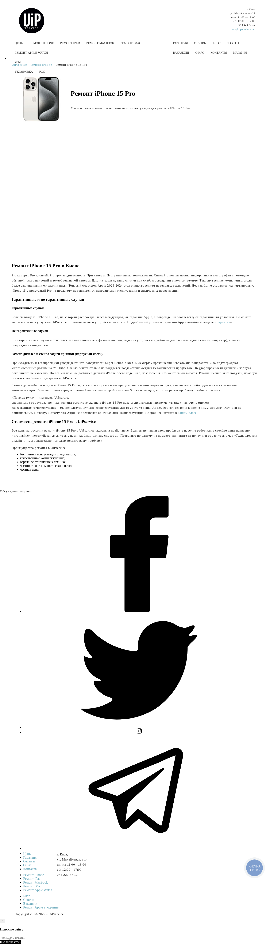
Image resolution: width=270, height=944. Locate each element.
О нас (199, 52)
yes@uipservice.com (243, 29)
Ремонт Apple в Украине (40, 907)
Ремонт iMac (130, 43)
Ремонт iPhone (42, 43)
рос (42, 71)
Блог (216, 43)
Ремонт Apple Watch (31, 52)
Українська (24, 71)
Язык (19, 62)
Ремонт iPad (70, 43)
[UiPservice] (35, 16)
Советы (233, 43)
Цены (19, 43)
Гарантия (180, 43)
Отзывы (200, 43)
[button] (135, 81)
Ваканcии (181, 52)
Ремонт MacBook (100, 43)
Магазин (240, 52)
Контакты (219, 52)
